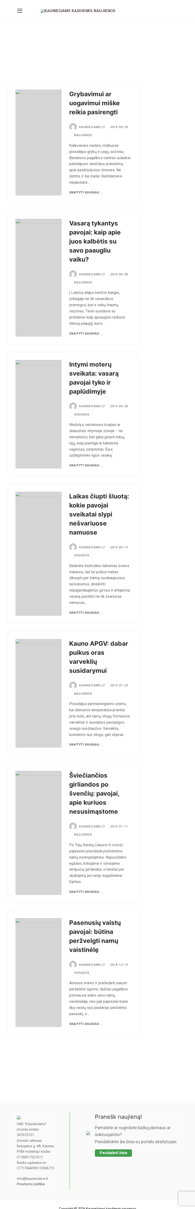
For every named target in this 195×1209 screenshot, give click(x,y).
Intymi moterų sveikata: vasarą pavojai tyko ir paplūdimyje (94, 378)
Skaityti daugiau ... (86, 192)
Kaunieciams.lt (92, 127)
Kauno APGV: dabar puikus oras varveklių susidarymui (98, 657)
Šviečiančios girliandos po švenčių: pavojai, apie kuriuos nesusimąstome (94, 793)
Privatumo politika (31, 1184)
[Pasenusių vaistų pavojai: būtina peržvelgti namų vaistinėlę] (38, 972)
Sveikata (81, 414)
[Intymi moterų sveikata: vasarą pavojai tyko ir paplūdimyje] (38, 414)
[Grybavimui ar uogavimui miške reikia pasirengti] (38, 143)
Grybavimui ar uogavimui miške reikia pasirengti (94, 103)
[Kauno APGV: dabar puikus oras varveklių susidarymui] (38, 693)
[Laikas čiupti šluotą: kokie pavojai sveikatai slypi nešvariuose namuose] (38, 554)
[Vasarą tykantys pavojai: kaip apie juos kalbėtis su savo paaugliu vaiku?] (38, 278)
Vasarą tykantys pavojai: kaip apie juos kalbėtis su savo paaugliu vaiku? (95, 241)
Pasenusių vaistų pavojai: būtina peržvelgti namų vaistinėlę (95, 936)
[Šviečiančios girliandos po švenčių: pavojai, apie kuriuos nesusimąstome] (38, 833)
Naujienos (83, 135)
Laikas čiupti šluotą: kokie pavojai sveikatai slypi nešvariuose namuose (99, 514)
